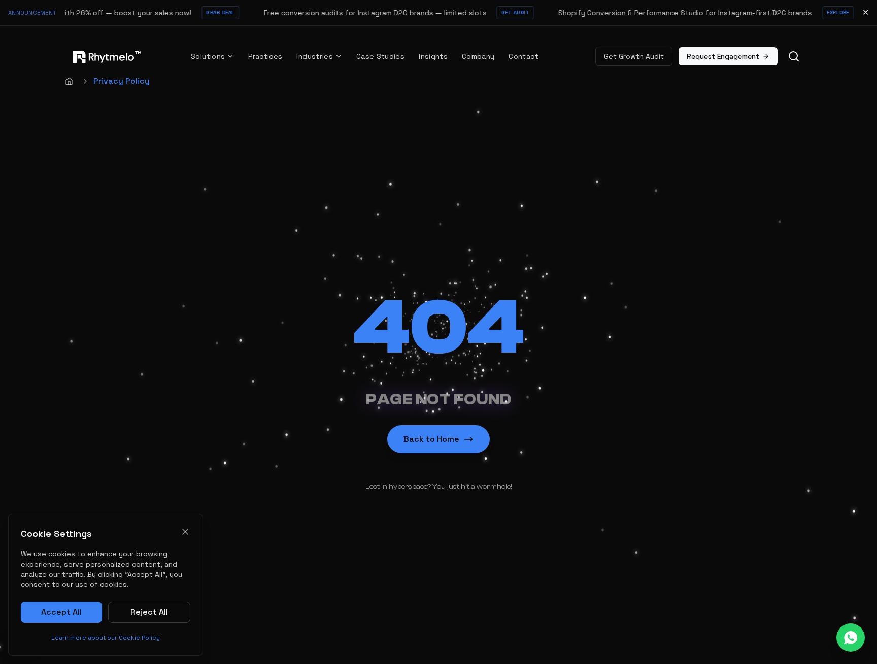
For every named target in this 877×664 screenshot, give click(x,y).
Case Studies (380, 56)
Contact (523, 56)
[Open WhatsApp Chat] (850, 637)
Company (478, 56)
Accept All (61, 612)
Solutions (208, 56)
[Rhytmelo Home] (103, 56)
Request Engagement (723, 56)
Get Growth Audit (634, 56)
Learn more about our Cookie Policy (105, 638)
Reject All (149, 612)
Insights (433, 56)
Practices (265, 56)
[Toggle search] (794, 56)
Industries (314, 56)
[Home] (69, 81)
